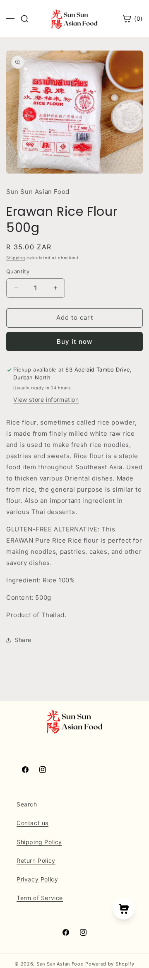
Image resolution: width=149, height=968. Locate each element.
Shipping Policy (39, 841)
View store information (46, 399)
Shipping (15, 257)
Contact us (32, 822)
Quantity (17, 271)
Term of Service (40, 897)
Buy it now (74, 341)
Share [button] (22, 639)
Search (27, 804)
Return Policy (36, 860)
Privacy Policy (37, 879)
